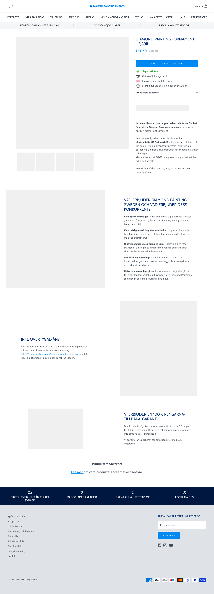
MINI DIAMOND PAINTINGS (114, 17)
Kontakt (12, 556)
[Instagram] (165, 545)
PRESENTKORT (199, 17)
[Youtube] (171, 545)
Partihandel (14, 546)
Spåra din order (16, 516)
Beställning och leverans (21, 531)
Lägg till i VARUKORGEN (167, 63)
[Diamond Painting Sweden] (107, 6)
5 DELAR (90, 17)
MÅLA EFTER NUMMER (161, 17)
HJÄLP (182, 17)
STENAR (139, 17)
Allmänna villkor (17, 541)
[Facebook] (159, 545)
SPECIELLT (73, 17)
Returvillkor (14, 536)
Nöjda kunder (15, 526)
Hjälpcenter (14, 521)
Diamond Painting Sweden (26, 579)
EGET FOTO (13, 17)
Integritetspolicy (16, 551)
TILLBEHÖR (56, 17)
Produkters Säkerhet (147, 93)
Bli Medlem (169, 535)
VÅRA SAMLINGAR (35, 17)
